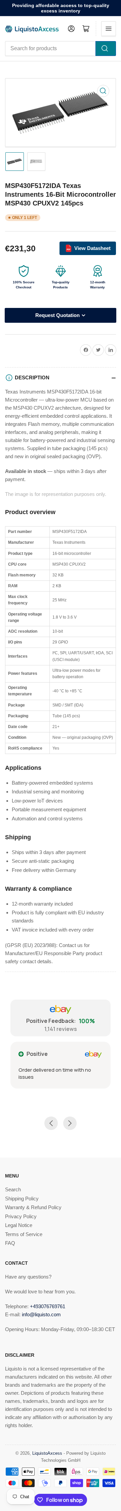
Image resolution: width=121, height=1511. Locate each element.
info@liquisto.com (41, 1314)
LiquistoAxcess (47, 1453)
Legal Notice (18, 1225)
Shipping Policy (22, 1198)
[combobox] (60, 48)
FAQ (10, 1243)
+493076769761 (47, 1306)
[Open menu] (108, 28)
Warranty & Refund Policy (33, 1207)
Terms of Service (23, 1234)
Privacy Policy (21, 1216)
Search (13, 1189)
